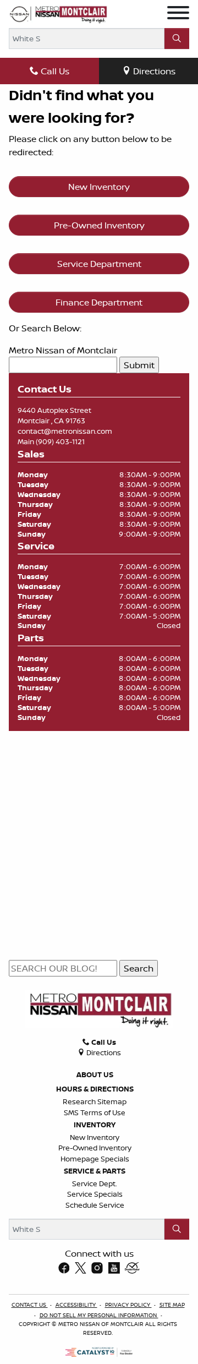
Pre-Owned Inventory (99, 225)
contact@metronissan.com (65, 431)
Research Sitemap (95, 1101)
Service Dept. (94, 1183)
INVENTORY (95, 1124)
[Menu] (178, 14)
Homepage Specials (95, 1159)
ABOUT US (94, 1074)
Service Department (99, 264)
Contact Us (30, 1304)
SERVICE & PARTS (94, 1171)
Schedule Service (94, 1205)
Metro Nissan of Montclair (63, 350)
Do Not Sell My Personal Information (99, 1315)
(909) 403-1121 (60, 441)
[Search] (176, 38)
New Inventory (99, 187)
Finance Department (99, 302)
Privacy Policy (128, 1304)
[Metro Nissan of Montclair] (58, 14)
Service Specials (95, 1194)
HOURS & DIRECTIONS (95, 1089)
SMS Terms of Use (94, 1112)
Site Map (172, 1304)
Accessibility (76, 1304)
